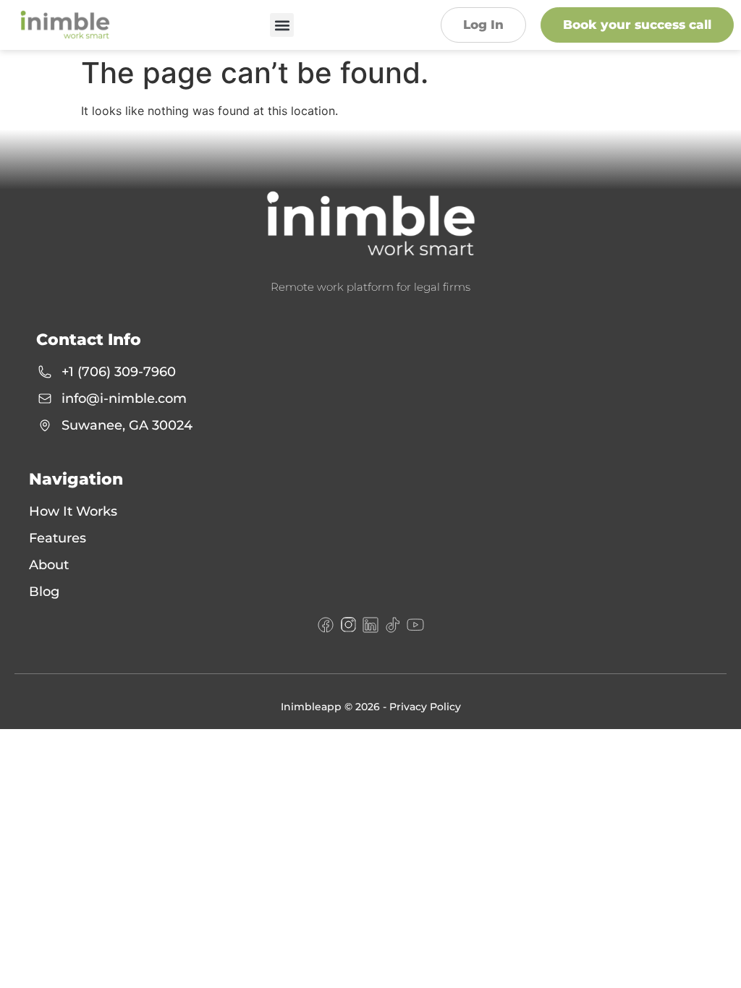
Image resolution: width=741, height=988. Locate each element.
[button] (282, 25)
